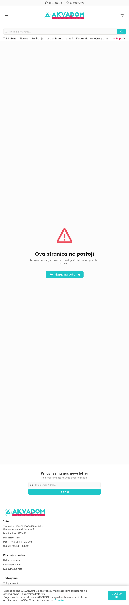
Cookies (59, 600)
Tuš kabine (9, 38)
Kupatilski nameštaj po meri (93, 38)
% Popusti (119, 38)
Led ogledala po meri (59, 38)
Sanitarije (37, 38)
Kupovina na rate (12, 568)
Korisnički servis (12, 564)
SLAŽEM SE (117, 595)
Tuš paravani (10, 583)
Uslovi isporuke (11, 560)
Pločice (24, 38)
